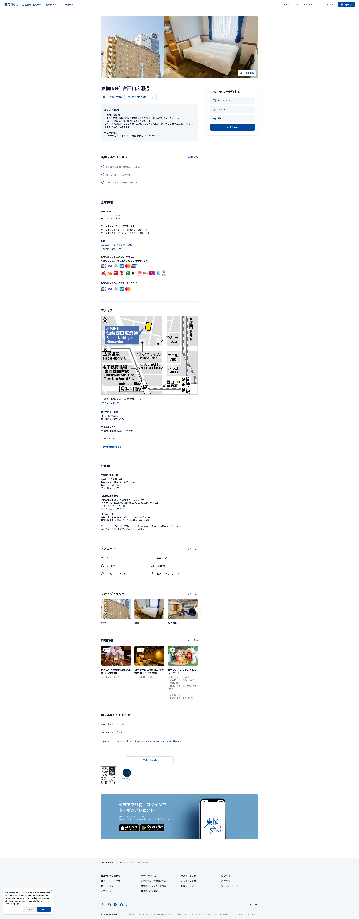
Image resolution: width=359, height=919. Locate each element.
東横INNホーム (107, 862)
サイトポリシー (183, 914)
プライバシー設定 (134, 915)
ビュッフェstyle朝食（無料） (119, 244)
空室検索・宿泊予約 (31, 4)
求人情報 (225, 880)
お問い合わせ (187, 885)
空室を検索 (232, 127)
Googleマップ (112, 403)
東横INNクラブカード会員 (153, 885)
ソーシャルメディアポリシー (201, 914)
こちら (141, 816)
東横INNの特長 (148, 875)
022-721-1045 (139, 97)
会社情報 (225, 875)
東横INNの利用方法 (150, 891)
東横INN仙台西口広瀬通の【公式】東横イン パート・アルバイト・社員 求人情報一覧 (141, 741)
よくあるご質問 (327, 4)
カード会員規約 (252, 914)
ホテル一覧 (68, 4)
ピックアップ (52, 4)
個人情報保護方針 (149, 914)
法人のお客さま (309, 4)
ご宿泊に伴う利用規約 (221, 914)
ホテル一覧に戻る (149, 759)
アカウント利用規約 (238, 914)
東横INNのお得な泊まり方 (153, 880)
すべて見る (193, 548)
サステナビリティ (229, 885)
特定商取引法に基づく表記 (166, 914)
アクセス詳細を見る (112, 446)
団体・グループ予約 (112, 97)
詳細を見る (192, 157)
